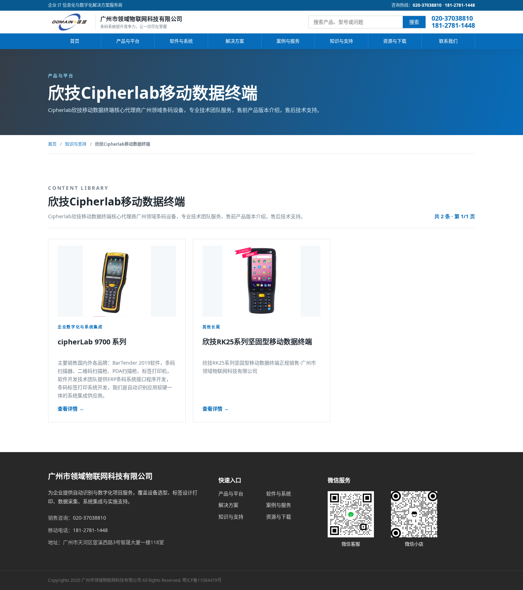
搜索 (414, 21)
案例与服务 (288, 41)
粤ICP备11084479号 (202, 580)
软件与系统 (181, 41)
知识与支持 (341, 41)
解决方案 (235, 41)
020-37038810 (427, 5)
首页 (74, 41)
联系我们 (448, 41)
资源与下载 (394, 41)
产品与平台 (127, 41)
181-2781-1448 (460, 5)
